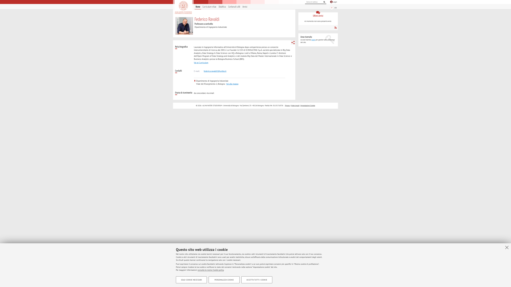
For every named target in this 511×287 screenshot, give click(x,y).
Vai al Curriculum (201, 62)
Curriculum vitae (209, 7)
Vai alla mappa (232, 84)
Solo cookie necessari (191, 280)
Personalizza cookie (224, 280)
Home (198, 7)
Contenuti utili (234, 7)
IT (331, 8)
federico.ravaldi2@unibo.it (215, 71)
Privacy (287, 105)
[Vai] (324, 2)
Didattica (222, 7)
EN (336, 8)
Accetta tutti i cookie (256, 280)
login (313, 40)
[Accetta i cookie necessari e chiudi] (507, 247)
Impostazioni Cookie (307, 105)
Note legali (295, 105)
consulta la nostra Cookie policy (211, 270)
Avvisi (244, 7)
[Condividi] (293, 42)
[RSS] (336, 27)
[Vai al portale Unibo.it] (183, 7)
